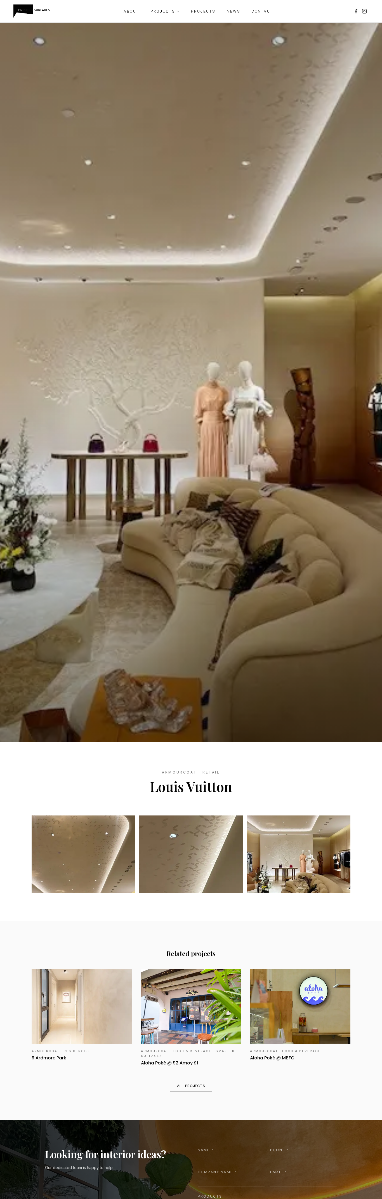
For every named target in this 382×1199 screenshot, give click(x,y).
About (131, 11)
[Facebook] (356, 11)
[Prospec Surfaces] (31, 11)
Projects (203, 11)
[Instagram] (364, 11)
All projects (191, 1085)
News (233, 11)
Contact (262, 11)
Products (162, 11)
